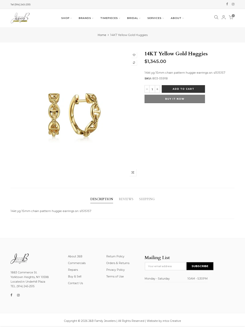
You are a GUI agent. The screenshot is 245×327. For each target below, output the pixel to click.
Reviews (126, 199)
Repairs (73, 270)
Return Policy (115, 256)
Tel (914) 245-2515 (20, 4)
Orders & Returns (117, 263)
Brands (85, 18)
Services (154, 18)
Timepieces (109, 18)
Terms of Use (115, 276)
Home (102, 35)
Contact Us (75, 283)
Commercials (77, 263)
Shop (65, 18)
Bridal (132, 18)
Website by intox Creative (164, 321)
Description (101, 199)
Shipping (147, 199)
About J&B (75, 256)
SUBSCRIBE (200, 266)
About (176, 18)
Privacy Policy (115, 270)
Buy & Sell (74, 276)
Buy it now (175, 98)
